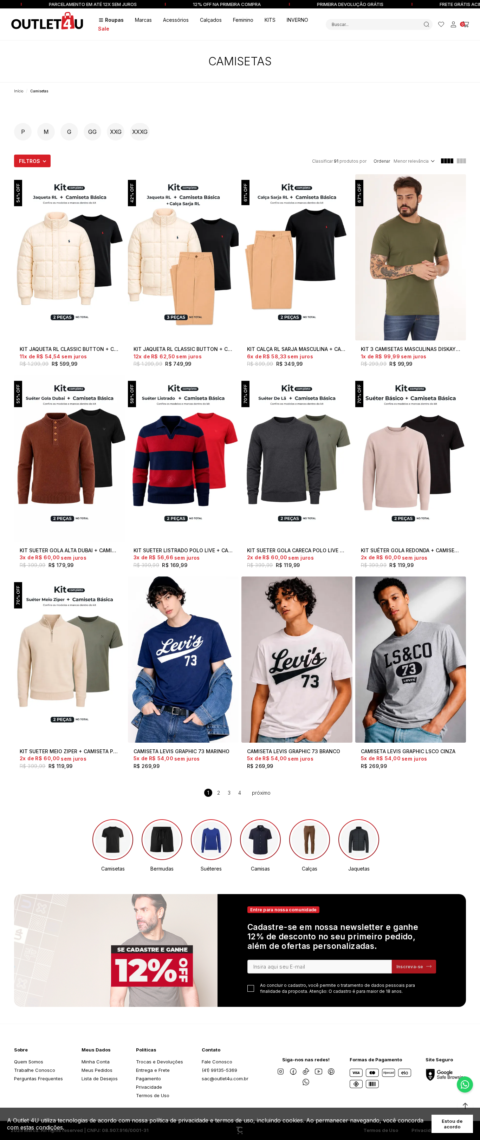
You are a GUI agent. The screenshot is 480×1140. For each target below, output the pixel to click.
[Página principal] (47, 24)
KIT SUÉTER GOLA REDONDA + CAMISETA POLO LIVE (411, 550)
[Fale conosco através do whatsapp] (465, 1084)
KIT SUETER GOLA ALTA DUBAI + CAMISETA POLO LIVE (69, 550)
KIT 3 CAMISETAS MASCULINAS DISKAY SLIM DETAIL (411, 349)
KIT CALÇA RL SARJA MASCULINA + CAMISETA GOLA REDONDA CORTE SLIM (297, 349)
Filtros (29, 161)
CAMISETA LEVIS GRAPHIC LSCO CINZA (408, 751)
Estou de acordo (452, 1123)
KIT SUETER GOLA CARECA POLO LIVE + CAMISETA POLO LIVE (297, 550)
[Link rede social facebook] (293, 1071)
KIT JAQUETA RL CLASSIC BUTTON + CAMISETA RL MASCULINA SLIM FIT (69, 349)
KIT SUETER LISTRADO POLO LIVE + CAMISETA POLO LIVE (183, 550)
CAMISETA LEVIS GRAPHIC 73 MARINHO (181, 751)
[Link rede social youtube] (318, 1071)
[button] (465, 1106)
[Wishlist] (441, 24)
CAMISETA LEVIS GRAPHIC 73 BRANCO (293, 751)
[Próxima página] (261, 793)
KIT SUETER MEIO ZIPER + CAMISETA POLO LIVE (69, 751)
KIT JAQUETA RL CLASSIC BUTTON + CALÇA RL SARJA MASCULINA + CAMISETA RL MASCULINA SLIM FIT (183, 349)
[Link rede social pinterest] (331, 1071)
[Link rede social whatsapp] (306, 1082)
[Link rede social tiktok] (306, 1071)
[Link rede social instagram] (281, 1071)
